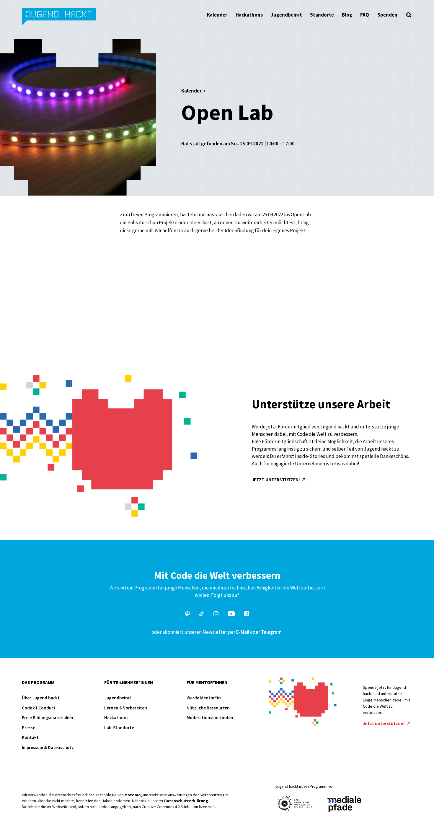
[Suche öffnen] (408, 14)
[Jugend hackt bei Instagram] (215, 614)
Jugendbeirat (286, 15)
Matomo (133, 794)
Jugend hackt (59, 17)
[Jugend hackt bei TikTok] (201, 614)
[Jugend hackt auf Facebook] (246, 614)
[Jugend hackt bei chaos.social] (187, 614)
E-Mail (242, 632)
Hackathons (249, 15)
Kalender (217, 15)
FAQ (364, 15)
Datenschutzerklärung (186, 800)
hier (89, 800)
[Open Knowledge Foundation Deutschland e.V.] (294, 804)
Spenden (387, 15)
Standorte (322, 15)
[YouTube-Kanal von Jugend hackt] (231, 614)
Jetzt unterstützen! (276, 480)
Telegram (271, 632)
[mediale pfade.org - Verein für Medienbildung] (344, 804)
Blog (347, 15)
